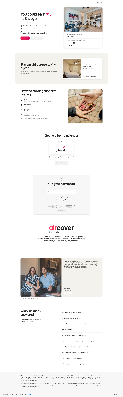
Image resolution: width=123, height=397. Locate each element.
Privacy (13, 394)
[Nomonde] (84, 77)
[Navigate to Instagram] (119, 394)
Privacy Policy (68, 206)
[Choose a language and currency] (98, 2)
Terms (17, 394)
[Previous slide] (65, 293)
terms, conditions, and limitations (63, 375)
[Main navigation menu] (101, 2)
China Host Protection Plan (86, 377)
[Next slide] (71, 293)
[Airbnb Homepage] (21, 2)
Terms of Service (69, 205)
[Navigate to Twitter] (116, 394)
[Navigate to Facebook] (114, 394)
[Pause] (68, 293)
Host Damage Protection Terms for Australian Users (82, 379)
